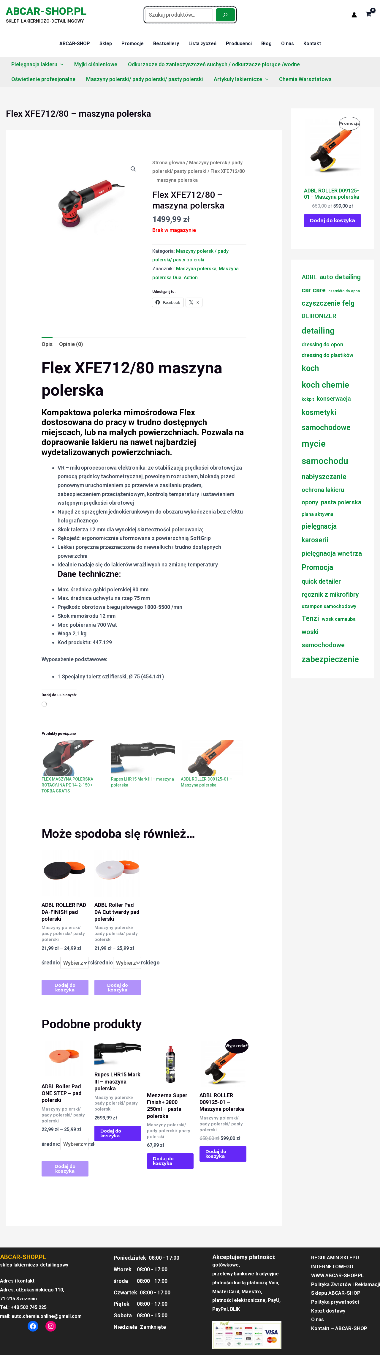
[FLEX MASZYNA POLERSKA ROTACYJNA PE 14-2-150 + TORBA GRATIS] (73, 758)
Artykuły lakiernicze (238, 79)
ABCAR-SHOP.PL (46, 11)
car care (314, 290)
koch (310, 368)
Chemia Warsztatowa (305, 79)
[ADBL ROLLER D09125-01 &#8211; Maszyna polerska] (212, 758)
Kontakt (312, 43)
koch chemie (325, 385)
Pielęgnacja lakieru (34, 64)
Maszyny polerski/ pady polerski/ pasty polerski (144, 79)
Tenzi (310, 618)
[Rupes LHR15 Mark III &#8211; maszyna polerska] (143, 758)
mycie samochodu (325, 452)
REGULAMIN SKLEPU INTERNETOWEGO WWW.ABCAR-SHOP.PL (337, 1266)
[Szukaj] (225, 14)
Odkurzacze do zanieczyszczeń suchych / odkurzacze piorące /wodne (214, 64)
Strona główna (168, 162)
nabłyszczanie (324, 477)
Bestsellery (166, 43)
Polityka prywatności (335, 1302)
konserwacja (334, 398)
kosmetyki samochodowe (326, 420)
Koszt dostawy (328, 1311)
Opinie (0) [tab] (71, 344)
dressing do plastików (327, 355)
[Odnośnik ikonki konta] (354, 15)
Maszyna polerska (196, 268)
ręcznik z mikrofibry (330, 594)
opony (310, 502)
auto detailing (340, 277)
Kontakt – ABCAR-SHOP (339, 1328)
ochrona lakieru (323, 489)
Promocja (317, 567)
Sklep (105, 43)
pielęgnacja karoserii (319, 533)
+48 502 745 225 (29, 1307)
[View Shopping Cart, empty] (368, 14)
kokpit (308, 399)
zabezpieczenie (330, 659)
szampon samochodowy (329, 606)
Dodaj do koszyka (65, 987)
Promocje (132, 43)
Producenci (239, 43)
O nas (287, 43)
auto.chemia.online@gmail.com (47, 1316)
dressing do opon (322, 345)
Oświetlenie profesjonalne (43, 79)
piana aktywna (317, 514)
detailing (318, 331)
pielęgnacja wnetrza (332, 553)
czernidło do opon (344, 291)
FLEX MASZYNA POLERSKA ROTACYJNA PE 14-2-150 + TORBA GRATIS (67, 785)
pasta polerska (341, 502)
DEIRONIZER (319, 316)
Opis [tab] (47, 344)
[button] (60, 64)
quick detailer (321, 581)
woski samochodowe (323, 638)
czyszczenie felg (328, 303)
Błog (266, 43)
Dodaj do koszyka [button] (110, 1133)
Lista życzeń (202, 43)
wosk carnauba (339, 619)
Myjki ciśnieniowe (95, 64)
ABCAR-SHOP (74, 43)
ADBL (309, 277)
